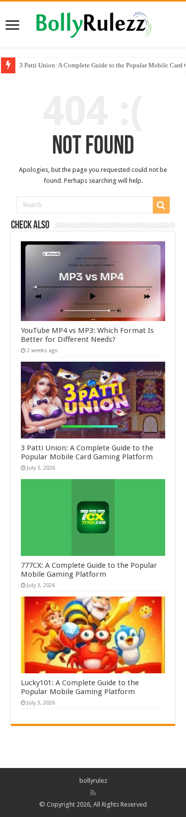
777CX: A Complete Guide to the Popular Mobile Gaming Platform (89, 570)
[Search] (161, 205)
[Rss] (93, 793)
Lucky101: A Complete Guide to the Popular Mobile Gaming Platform (80, 687)
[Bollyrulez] (93, 23)
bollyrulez (93, 780)
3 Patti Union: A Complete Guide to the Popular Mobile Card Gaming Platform (87, 452)
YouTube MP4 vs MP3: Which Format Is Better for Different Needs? (87, 335)
